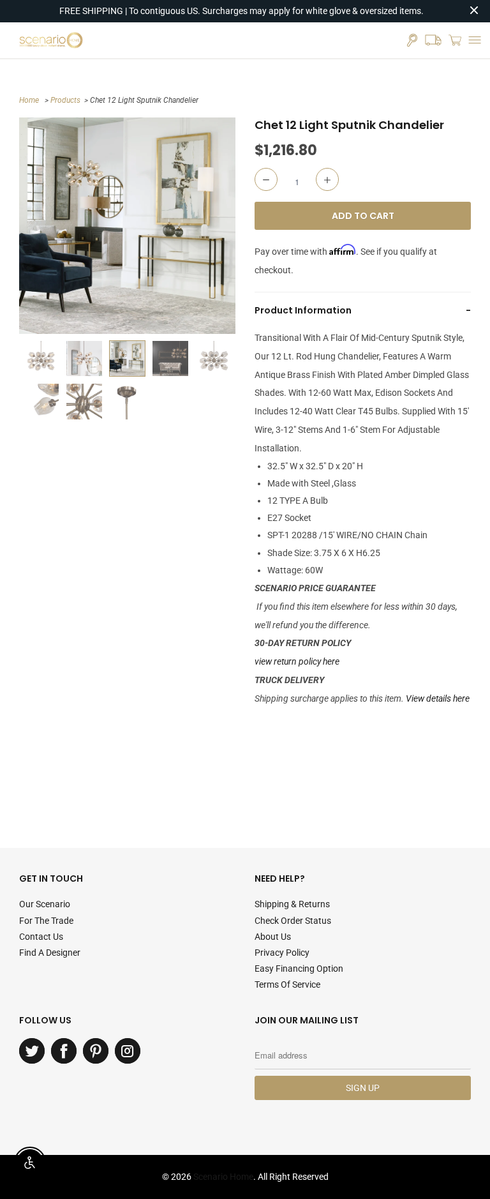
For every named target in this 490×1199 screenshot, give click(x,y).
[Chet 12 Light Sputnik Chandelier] (127, 225)
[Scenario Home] (51, 40)
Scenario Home (223, 1177)
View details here (438, 698)
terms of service (287, 984)
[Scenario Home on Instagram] (127, 1051)
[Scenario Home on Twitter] (32, 1051)
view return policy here (297, 661)
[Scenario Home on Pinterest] (95, 1051)
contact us (41, 936)
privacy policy (282, 952)
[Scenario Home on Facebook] (64, 1051)
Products (65, 100)
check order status (293, 921)
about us (273, 936)
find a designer (49, 952)
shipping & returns (292, 904)
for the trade (46, 921)
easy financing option (299, 968)
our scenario (44, 904)
